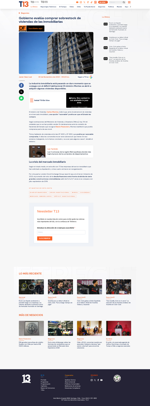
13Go (42, 390)
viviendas (85, 192)
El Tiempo (63, 7)
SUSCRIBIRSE (44, 238)
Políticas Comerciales (72, 384)
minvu (75, 192)
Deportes (101, 7)
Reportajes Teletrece (48, 7)
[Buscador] (123, 2)
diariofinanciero (38, 192)
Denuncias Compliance (72, 388)
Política (111, 7)
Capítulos (44, 386)
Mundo (119, 7)
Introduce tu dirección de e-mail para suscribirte (55, 228)
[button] (130, 7)
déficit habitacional (65, 196)
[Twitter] (95, 381)
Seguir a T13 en (83, 77)
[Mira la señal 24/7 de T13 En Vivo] (103, 2)
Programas (44, 382)
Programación (45, 384)
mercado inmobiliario (41, 196)
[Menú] (129, 2)
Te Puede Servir (89, 7)
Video (72, 7)
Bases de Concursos (48, 388)
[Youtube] (101, 381)
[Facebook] (98, 381)
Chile (79, 7)
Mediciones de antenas (73, 386)
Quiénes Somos (70, 380)
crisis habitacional (59, 192)
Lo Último (34, 7)
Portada (43, 380)
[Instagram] (92, 381)
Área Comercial (70, 382)
